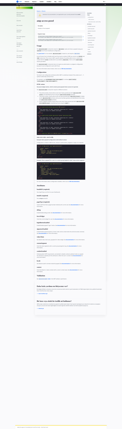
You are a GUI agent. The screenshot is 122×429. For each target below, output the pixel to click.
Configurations (90, 17)
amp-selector (19, 55)
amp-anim (19, 14)
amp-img (18, 38)
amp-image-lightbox (21, 36)
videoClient (90, 42)
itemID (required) (91, 28)
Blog (55, 1)
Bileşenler (44, 11)
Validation (89, 54)
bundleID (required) (91, 26)
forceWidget (90, 35)
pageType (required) (91, 31)
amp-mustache (20, 51)
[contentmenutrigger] (96, 13)
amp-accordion (20, 12)
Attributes (89, 24)
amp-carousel (19, 25)
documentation (75, 204)
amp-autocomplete (21, 16)
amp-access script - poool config (94, 21)
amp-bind (19, 20)
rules (44, 279)
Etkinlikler (49, 1)
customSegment (91, 44)
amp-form (19, 31)
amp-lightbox (19, 44)
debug (89, 33)
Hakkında (27, 1)
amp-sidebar (19, 57)
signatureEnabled (91, 40)
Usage (88, 14)
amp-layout (19, 43)
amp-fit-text (19, 30)
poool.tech (41, 53)
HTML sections (91, 19)
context (89, 51)
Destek (60, 1)
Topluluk (42, 1)
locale (89, 49)
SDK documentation (66, 68)
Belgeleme (34, 1)
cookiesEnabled (91, 47)
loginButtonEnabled (91, 37)
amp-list (18, 46)
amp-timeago (19, 62)
